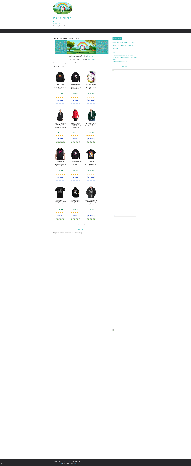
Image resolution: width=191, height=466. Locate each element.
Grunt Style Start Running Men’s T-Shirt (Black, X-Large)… (60, 201)
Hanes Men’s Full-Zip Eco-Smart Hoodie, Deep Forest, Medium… (91, 124)
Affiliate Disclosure (84, 31)
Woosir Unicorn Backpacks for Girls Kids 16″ (123, 55)
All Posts (62, 31)
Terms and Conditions (98, 31)
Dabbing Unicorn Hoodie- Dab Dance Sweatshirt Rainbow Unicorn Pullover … (76, 86)
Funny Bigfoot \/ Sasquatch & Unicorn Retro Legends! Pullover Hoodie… (60, 86)
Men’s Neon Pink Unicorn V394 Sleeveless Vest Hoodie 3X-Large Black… (60, 163)
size (68, 63)
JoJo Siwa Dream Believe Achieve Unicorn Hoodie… (76, 163)
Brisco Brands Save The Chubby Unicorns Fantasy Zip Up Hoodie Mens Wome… (91, 202)
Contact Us (110, 31)
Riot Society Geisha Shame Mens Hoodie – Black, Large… (75, 201)
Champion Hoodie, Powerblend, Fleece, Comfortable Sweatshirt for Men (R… (75, 125)
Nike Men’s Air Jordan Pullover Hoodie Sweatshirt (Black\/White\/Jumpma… (60, 125)
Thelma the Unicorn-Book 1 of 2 (120, 61)
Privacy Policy (72, 31)
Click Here (90, 56)
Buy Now (60, 100)
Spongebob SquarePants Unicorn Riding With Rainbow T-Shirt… (91, 163)
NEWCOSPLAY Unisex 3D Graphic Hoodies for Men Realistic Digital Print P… (91, 86)
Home (55, 31)
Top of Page (82, 229)
